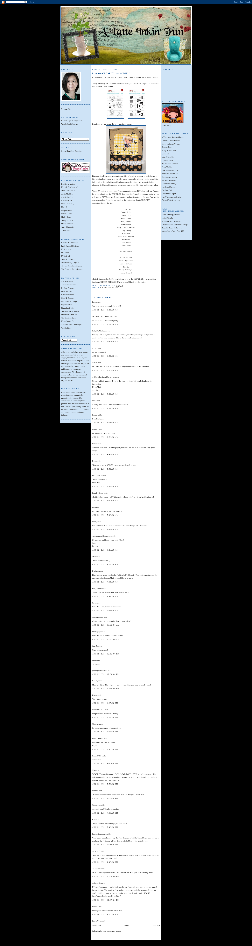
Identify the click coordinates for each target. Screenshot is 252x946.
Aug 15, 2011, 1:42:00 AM (105, 356)
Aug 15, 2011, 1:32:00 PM (105, 717)
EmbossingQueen (99, 834)
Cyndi (94, 348)
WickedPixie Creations (171, 200)
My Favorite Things (69, 301)
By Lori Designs (67, 288)
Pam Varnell (126, 224)
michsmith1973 (98, 709)
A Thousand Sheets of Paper (173, 137)
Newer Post (96, 925)
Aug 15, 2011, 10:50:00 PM (105, 876)
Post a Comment (98, 920)
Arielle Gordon (67, 197)
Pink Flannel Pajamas (170, 170)
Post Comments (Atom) (112, 931)
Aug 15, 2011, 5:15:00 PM (105, 749)
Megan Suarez (66, 210)
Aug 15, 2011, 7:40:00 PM (105, 827)
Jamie (94, 660)
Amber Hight (126, 212)
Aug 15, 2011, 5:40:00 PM (105, 763)
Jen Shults (126, 239)
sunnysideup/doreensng (101, 536)
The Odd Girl (167, 190)
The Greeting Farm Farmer (71, 265)
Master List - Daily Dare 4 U (173, 231)
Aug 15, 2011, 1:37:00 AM (105, 341)
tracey (94, 521)
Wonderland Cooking (69, 124)
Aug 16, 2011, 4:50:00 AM (105, 914)
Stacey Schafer (67, 223)
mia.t (94, 400)
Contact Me (66, 109)
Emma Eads (126, 245)
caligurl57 (96, 851)
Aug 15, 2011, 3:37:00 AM (105, 454)
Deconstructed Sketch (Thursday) (175, 224)
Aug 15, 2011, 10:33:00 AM (106, 639)
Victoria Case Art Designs (71, 324)
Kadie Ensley (126, 218)
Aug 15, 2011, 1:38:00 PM (105, 731)
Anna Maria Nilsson (126, 236)
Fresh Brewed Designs (70, 246)
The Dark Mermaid (169, 186)
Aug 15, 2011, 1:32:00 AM (105, 324)
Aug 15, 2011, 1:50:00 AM (105, 370)
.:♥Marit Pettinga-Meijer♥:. (103, 377)
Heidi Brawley (98, 738)
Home (126, 925)
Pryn (94, 507)
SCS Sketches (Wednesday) (172, 221)
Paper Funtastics (168, 160)
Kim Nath (126, 233)
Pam (94, 302)
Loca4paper (97, 631)
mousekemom (97, 617)
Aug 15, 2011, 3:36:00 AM (105, 437)
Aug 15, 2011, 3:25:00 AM (105, 422)
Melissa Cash (66, 213)
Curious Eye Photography (71, 120)
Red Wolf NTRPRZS (170, 173)
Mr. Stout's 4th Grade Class (102, 316)
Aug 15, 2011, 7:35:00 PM (105, 813)
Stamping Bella (67, 308)
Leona (94, 414)
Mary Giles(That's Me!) (126, 227)
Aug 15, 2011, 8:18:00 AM (105, 550)
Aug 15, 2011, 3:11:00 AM (105, 394)
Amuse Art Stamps (68, 284)
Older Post (156, 925)
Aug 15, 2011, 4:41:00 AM (105, 469)
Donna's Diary (167, 147)
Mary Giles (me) (67, 203)
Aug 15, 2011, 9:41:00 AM (105, 596)
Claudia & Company (69, 242)
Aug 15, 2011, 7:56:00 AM (105, 529)
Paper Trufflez (167, 167)
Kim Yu (126, 266)
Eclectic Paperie (67, 294)
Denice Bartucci (126, 263)
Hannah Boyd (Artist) (69, 187)
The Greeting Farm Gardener (72, 269)
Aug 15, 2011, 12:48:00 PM (105, 688)
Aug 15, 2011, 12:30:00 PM (105, 674)
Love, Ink (165, 153)
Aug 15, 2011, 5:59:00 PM (105, 784)
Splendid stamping (169, 183)
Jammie (95, 790)
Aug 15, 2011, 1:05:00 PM (105, 703)
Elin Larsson (97, 475)
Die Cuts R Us (66, 291)
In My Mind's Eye (169, 150)
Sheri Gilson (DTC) (68, 190)
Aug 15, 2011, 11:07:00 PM (105, 900)
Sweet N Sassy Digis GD (70, 262)
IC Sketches (66, 249)
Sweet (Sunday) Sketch (171, 214)
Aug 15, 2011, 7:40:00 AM (105, 500)
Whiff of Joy (66, 328)
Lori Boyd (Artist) (68, 184)
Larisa (94, 443)
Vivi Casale (65, 230)
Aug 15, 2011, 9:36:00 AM (105, 581)
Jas (93, 602)
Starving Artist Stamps (70, 311)
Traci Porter (126, 242)
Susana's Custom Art (69, 314)
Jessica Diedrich (126, 272)
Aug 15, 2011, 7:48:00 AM (105, 515)
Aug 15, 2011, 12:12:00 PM (105, 653)
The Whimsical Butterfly (171, 197)
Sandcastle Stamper (169, 177)
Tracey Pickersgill (126, 269)
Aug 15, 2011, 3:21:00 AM (105, 408)
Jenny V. (95, 429)
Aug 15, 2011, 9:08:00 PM (105, 844)
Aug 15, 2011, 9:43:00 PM (105, 862)
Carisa (94, 362)
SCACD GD (65, 256)
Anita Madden (67, 193)
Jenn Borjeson (97, 493)
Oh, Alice (65, 252)
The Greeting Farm (68, 318)
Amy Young (126, 230)
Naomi (94, 770)
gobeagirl (96, 883)
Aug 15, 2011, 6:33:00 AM (105, 486)
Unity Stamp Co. (67, 321)
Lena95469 (96, 755)
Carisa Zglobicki (126, 260)
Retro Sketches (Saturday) (172, 227)
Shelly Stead (66, 217)
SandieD (95, 906)
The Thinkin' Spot (169, 193)
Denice (95, 571)
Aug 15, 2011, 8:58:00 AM (105, 564)
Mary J (64, 207)
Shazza (95, 724)
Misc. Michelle (168, 157)
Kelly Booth (126, 221)
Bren (94, 461)
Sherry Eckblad (67, 220)
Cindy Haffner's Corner (171, 143)
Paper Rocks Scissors (170, 163)
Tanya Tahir (126, 215)
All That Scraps (67, 281)
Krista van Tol (66, 200)
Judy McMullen (98, 330)
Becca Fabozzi (126, 257)
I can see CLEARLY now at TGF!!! (111, 73)
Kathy (94, 695)
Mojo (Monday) (168, 218)
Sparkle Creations (68, 259)
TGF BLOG (126, 209)
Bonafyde (96, 680)
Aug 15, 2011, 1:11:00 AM (105, 309)
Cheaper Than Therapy (171, 140)
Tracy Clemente (67, 227)
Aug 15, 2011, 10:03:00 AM (106, 625)
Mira (94, 556)
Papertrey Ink (66, 304)
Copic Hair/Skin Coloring (71, 151)
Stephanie (96, 805)
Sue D (94, 646)
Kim (94, 819)
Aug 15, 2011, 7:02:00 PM (105, 798)
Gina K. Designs (67, 298)
